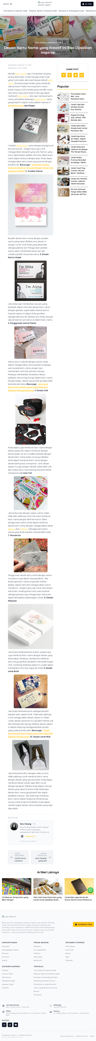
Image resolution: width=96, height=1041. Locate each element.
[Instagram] (4, 1025)
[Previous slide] (5, 890)
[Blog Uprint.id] (30, 918)
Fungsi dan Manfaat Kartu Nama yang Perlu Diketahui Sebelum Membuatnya (30, 733)
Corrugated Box (40, 950)
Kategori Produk (9, 942)
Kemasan (5, 946)
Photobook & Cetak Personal (45, 984)
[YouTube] (16, 1025)
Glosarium (38, 995)
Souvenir (5, 957)
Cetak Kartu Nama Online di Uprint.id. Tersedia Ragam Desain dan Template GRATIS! (30, 167)
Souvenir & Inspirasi (11, 966)
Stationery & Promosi (75, 942)
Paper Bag (38, 957)
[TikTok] (10, 1025)
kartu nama (20, 73)
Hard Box (37, 946)
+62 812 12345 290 (60, 1007)
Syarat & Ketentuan (67, 1036)
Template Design (8, 981)
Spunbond (38, 960)
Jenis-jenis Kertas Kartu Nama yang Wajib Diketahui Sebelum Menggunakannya (28, 387)
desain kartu (40, 99)
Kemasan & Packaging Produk (71, 11)
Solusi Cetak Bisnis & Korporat (45, 988)
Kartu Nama (70, 946)
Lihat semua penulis (28, 841)
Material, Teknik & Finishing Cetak (43, 11)
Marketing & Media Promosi (44, 981)
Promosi (5, 953)
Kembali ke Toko (85, 924)
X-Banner (69, 960)
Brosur (68, 953)
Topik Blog (38, 966)
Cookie (92, 1036)
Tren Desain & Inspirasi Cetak (15, 11)
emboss (24, 529)
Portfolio (5, 988)
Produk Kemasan (41, 942)
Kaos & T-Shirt (7, 974)
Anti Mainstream (16, 105)
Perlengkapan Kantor (10, 950)
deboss (11, 529)
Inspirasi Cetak (7, 984)
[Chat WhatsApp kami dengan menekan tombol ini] (91, 890)
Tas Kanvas (6, 977)
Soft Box (37, 953)
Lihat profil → (31, 836)
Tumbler (5, 970)
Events (4, 960)
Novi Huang (25, 824)
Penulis (36, 991)
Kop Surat (69, 950)
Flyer (67, 957)
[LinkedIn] (22, 836)
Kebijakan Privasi (82, 1036)
